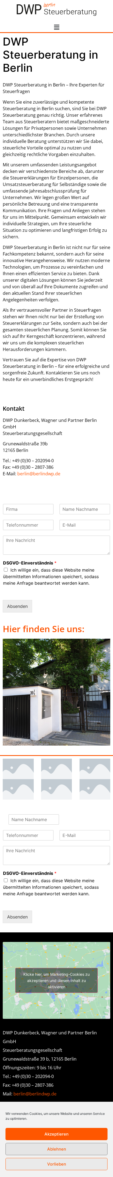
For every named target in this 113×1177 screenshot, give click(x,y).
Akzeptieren (56, 1134)
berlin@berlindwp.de (38, 474)
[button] (56, 27)
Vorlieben (56, 1164)
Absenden (17, 606)
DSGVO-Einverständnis (29, 563)
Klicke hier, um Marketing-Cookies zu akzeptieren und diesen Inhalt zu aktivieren (56, 980)
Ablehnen (56, 1149)
